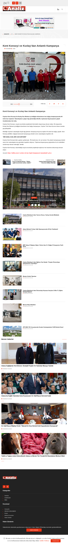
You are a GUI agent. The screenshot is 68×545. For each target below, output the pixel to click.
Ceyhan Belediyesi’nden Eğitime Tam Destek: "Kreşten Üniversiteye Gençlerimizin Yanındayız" (41, 263)
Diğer (6, 500)
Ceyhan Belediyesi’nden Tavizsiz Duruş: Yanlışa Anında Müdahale (34, 200)
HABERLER (8, 497)
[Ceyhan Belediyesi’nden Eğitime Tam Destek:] (12, 266)
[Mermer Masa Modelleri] (12, 313)
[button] (29, 205)
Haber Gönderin (34, 530)
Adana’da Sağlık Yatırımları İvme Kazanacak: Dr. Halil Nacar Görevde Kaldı (26, 396)
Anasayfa (6, 34)
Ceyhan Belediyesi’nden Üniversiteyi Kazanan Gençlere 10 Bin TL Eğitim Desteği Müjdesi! (43, 291)
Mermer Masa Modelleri (29, 304)
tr (20, 3)
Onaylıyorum (55, 540)
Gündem (34, 197)
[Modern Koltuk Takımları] (12, 280)
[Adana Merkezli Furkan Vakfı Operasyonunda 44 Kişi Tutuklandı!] (12, 234)
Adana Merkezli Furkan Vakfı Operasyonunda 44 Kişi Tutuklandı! (40, 229)
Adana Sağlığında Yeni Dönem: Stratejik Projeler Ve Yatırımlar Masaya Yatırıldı (27, 366)
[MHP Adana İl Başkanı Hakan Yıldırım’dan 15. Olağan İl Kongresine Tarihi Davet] (12, 250)
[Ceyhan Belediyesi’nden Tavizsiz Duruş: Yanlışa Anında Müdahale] (12, 219)
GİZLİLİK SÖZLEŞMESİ (10, 511)
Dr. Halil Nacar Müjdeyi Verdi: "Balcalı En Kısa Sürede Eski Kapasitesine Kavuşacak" (29, 426)
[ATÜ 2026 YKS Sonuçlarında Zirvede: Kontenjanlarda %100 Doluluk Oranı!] (12, 331)
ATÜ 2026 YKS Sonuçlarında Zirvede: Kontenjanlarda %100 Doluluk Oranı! (43, 327)
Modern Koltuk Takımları (29, 276)
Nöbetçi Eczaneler (9, 515)
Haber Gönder (8, 517)
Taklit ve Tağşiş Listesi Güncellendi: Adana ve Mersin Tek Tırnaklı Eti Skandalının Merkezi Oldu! (33, 456)
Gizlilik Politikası (44, 541)
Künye (6, 513)
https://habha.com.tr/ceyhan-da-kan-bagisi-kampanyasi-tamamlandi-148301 (29, 153)
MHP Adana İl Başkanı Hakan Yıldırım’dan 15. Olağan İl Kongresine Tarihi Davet (43, 245)
